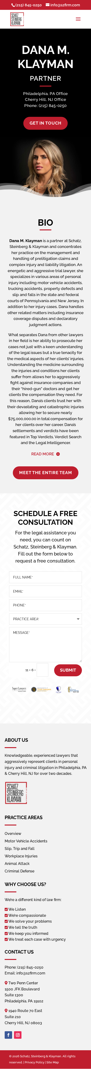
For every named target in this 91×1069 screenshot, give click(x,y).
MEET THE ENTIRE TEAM (45, 472)
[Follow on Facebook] (8, 1035)
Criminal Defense (19, 871)
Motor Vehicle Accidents (26, 841)
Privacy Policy (34, 1062)
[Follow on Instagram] (17, 1035)
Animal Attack (17, 863)
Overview (13, 833)
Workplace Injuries (21, 856)
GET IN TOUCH (45, 123)
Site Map (52, 1062)
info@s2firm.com (30, 973)
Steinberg (41, 547)
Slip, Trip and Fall (20, 848)
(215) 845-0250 (28, 5)
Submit (68, 670)
